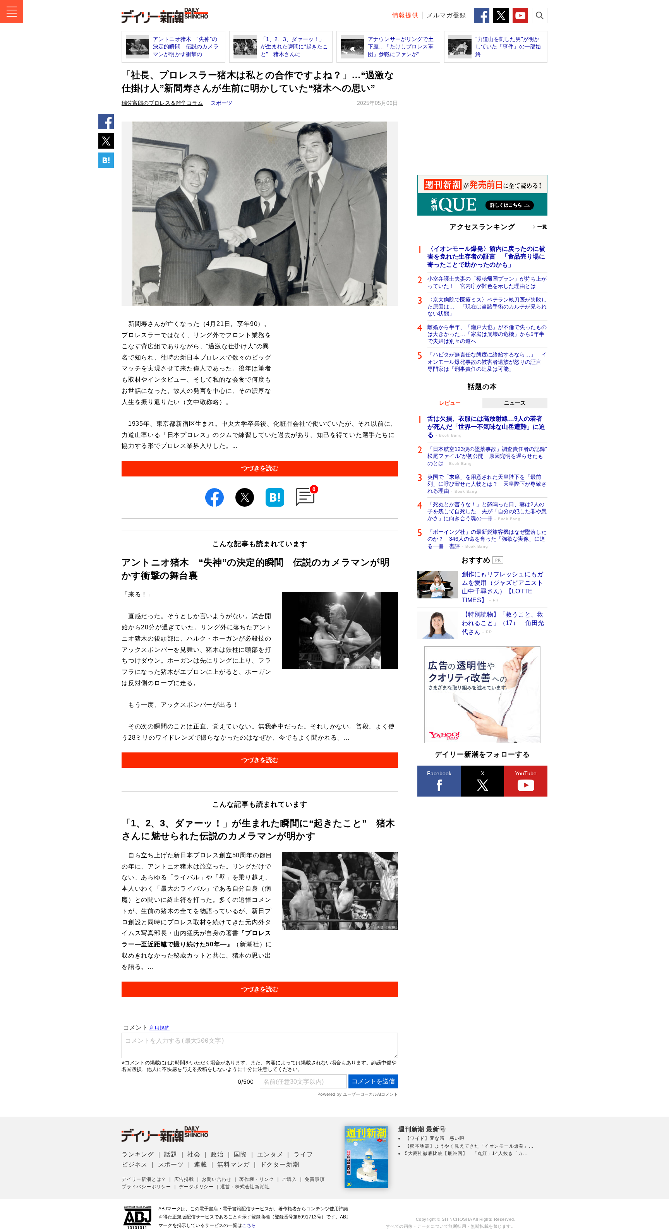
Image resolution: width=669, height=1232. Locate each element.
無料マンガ (233, 1164)
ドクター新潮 (279, 1164)
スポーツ (221, 103)
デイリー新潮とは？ (144, 1179)
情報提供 (405, 15)
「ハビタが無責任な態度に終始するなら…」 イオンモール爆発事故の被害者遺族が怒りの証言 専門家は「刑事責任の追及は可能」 (487, 361)
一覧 (542, 226)
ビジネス (135, 1164)
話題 (170, 1154)
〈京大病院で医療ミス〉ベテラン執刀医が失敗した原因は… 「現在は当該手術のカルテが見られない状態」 (487, 306)
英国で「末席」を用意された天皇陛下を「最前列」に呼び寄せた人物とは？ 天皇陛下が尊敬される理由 (487, 484)
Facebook (439, 773)
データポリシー (196, 1186)
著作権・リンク (256, 1179)
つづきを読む (259, 468)
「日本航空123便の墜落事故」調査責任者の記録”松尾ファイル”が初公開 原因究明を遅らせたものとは (487, 456)
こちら (249, 1225)
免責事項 (314, 1179)
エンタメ (270, 1154)
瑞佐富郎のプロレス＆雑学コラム (162, 103)
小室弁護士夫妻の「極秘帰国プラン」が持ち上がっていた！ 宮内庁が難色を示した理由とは (487, 282)
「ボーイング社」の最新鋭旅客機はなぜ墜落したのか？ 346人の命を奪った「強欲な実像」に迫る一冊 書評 (487, 539)
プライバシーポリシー (146, 1186)
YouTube (526, 773)
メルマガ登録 (446, 15)
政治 (217, 1154)
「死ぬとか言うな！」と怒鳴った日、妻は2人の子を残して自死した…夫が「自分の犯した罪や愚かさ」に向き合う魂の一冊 (487, 511)
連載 (200, 1164)
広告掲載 (184, 1179)
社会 (194, 1154)
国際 (240, 1154)
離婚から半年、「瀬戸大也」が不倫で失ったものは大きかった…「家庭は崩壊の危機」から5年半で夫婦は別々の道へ (487, 334)
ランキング (138, 1154)
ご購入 (289, 1179)
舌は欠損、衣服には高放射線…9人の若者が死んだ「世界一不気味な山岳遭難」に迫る (486, 426)
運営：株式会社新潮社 (245, 1186)
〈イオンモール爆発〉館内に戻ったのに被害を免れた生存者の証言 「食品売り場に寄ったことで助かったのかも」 (486, 256)
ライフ (303, 1154)
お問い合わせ (217, 1179)
